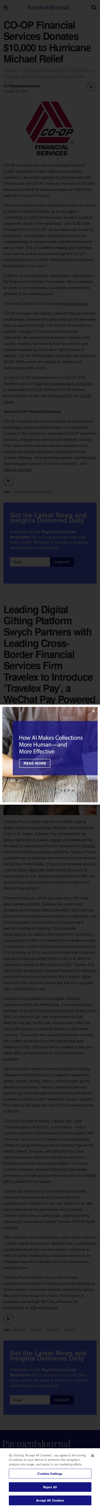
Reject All (50, 1487)
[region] (50, 1478)
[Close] (92, 1456)
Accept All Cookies (50, 1500)
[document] (50, 754)
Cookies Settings (49, 1473)
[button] (93, 711)
